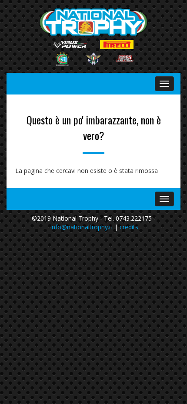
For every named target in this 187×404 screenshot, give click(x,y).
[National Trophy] (94, 22)
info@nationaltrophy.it (81, 227)
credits (129, 227)
